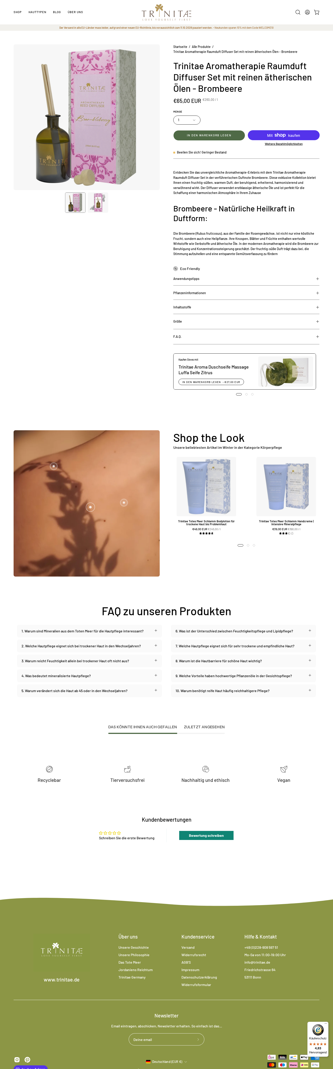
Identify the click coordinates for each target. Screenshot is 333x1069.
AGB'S (186, 962)
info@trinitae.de (257, 962)
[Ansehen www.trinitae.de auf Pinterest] (27, 1059)
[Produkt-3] (53, 466)
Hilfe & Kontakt (260, 936)
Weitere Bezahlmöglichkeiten (283, 144)
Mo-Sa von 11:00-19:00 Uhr (265, 955)
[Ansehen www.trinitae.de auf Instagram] (17, 1059)
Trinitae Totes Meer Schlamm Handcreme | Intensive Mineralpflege (286, 523)
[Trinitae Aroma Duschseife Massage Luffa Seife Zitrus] (285, 371)
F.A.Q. (177, 336)
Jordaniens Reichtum (135, 969)
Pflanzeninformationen (189, 293)
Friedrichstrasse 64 (259, 969)
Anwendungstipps (186, 279)
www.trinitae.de (62, 979)
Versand (188, 947)
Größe (177, 321)
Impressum (190, 969)
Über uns (128, 936)
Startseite (180, 47)
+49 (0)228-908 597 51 (261, 947)
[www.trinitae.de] (166, 12)
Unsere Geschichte (133, 947)
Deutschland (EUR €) (167, 1062)
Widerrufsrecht (193, 955)
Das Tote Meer (129, 962)
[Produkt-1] (90, 507)
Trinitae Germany (132, 977)
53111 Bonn (252, 977)
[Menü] (325, 1024)
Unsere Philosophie (134, 955)
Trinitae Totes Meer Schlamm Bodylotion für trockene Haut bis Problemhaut (206, 523)
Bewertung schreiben (206, 835)
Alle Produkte (201, 47)
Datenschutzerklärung (199, 977)
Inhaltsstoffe (182, 307)
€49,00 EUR (208, 529)
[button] (37, 12)
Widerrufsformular (196, 984)
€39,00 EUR (288, 529)
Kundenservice (198, 936)
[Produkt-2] (124, 502)
